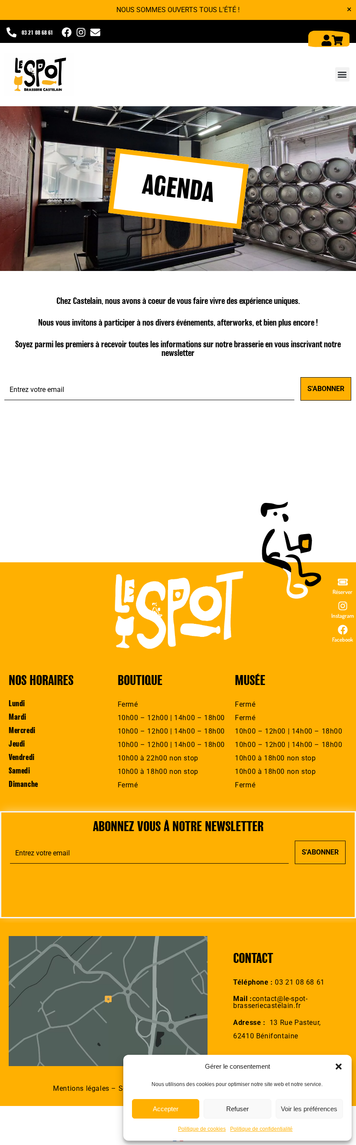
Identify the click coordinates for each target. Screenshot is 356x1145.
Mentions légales (81, 1088)
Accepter (165, 1108)
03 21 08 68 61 (37, 33)
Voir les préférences (309, 1108)
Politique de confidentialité (261, 1129)
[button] (338, 1066)
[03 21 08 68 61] (11, 32)
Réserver (343, 591)
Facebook (342, 639)
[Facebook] (343, 630)
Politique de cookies (202, 1129)
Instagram (342, 615)
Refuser (237, 1108)
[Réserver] (343, 582)
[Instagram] (343, 606)
